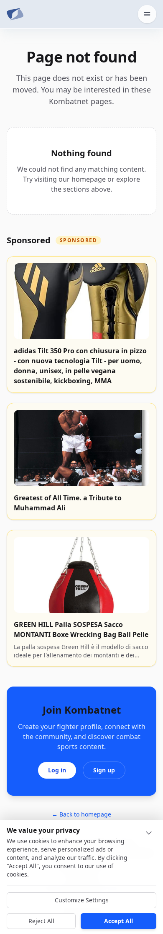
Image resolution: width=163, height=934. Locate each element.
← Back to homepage (81, 814)
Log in (57, 770)
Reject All (41, 921)
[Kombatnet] (15, 14)
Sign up (104, 770)
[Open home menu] (147, 14)
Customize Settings (82, 900)
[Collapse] (148, 832)
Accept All (118, 921)
